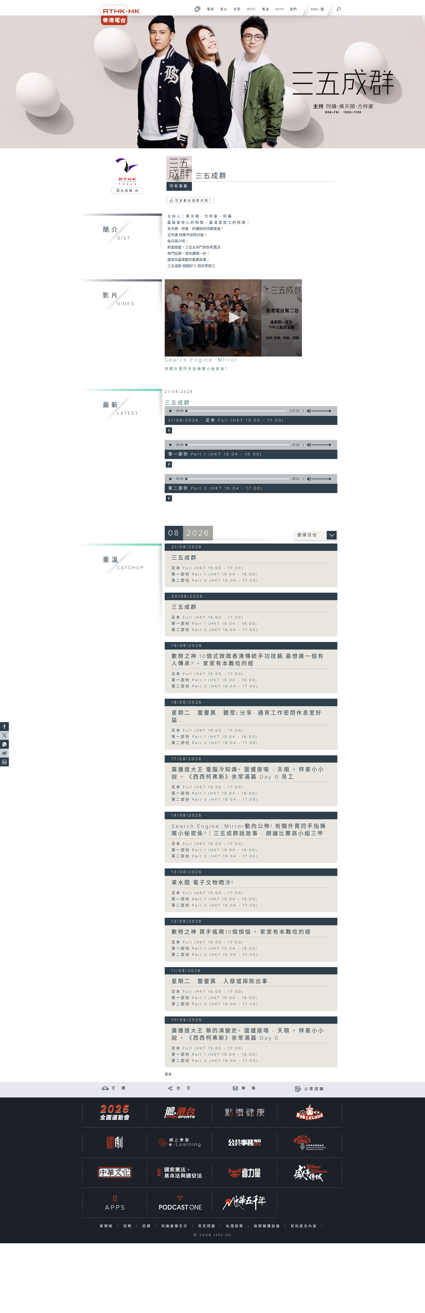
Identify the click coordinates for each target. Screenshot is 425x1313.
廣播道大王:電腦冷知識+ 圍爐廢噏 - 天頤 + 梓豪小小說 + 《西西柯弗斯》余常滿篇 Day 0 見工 (248, 773)
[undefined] (197, 9)
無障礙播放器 (268, 1226)
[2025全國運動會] (114, 1112)
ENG (314, 9)
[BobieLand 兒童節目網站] (309, 1112)
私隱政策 (236, 1226)
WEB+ (250, 11)
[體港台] (179, 1112)
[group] (307, 411)
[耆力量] (244, 1172)
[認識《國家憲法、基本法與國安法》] (179, 1172)
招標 (147, 1226)
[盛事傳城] (309, 1172)
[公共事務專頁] (244, 1142)
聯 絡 (249, 1088)
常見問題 (208, 1226)
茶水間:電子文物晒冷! (203, 883)
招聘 (128, 1226)
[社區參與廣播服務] (309, 1142)
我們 (292, 11)
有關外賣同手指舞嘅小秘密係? (196, 369)
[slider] (322, 411)
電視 (209, 11)
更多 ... (170, 1074)
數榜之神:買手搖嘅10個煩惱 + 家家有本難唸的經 (241, 932)
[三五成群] (168, 431)
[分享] (170, 1088)
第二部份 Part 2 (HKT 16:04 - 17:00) (215, 580)
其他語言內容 (305, 1226)
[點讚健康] (244, 1112)
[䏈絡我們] (235, 1088)
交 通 (119, 1088)
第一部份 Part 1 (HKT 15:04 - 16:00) (215, 574)
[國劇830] (114, 1142)
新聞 (235, 11)
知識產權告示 (175, 1226)
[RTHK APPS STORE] (114, 1202)
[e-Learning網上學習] (179, 1142)
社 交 (184, 1088)
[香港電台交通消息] (105, 1088)
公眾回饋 (314, 1089)
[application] (233, 318)
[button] (233, 317)
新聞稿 (107, 1226)
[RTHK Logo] (117, 12)
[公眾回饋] (298, 1089)
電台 (222, 11)
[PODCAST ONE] (179, 1202)
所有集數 (179, 186)
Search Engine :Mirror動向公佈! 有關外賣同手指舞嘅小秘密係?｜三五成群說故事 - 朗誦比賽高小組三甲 (249, 830)
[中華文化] (114, 1172)
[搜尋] (338, 7)
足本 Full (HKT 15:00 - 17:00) (208, 568)
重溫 (264, 11)
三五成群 (177, 403)
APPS (278, 11)
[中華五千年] (244, 1202)
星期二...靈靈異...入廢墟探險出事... (223, 981)
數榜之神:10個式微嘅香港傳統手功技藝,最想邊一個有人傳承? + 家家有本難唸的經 (248, 660)
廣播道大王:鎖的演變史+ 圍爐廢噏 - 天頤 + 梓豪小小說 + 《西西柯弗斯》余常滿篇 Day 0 (248, 1034)
